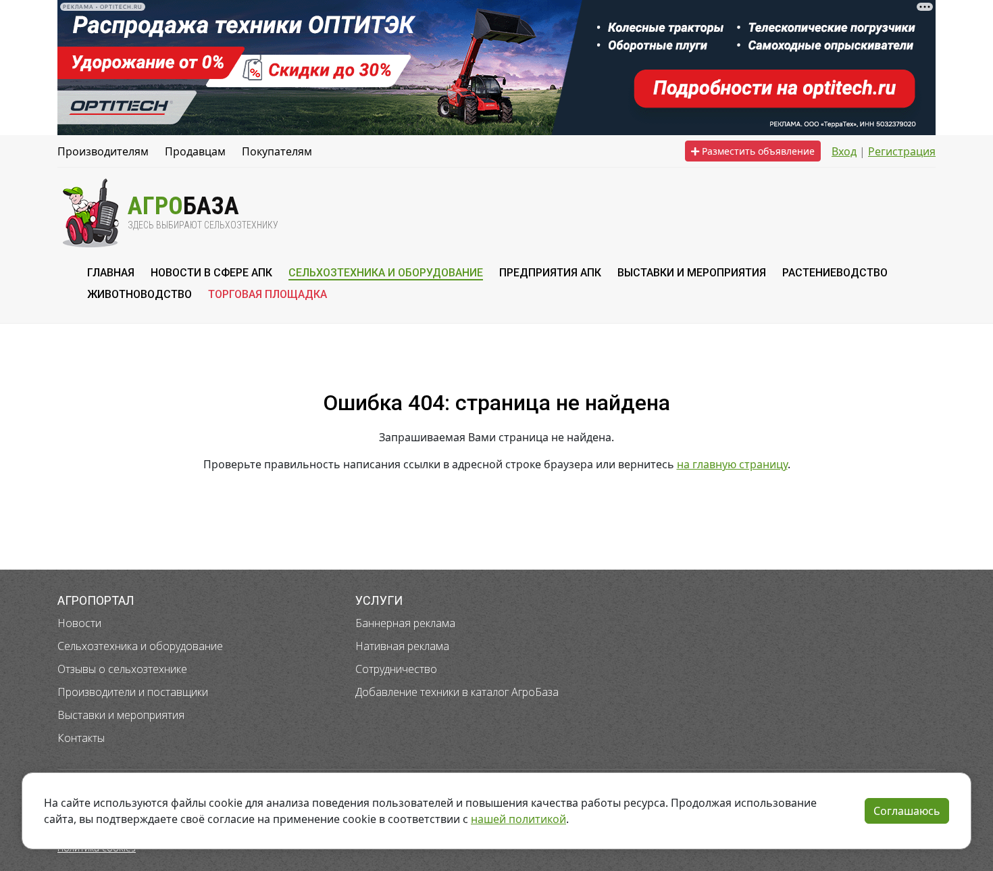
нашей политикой (518, 819)
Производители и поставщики (132, 692)
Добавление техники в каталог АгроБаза (457, 692)
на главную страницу (732, 464)
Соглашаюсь (906, 810)
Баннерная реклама (405, 623)
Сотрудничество (396, 669)
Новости (79, 623)
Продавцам (195, 151)
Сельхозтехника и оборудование (140, 646)
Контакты (81, 737)
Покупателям (277, 151)
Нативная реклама (402, 646)
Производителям (103, 151)
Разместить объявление (757, 151)
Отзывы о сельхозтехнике (122, 669)
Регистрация (902, 151)
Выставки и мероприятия (120, 714)
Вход (844, 151)
